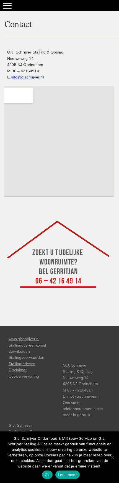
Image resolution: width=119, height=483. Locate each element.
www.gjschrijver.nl (24, 339)
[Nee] (112, 457)
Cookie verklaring (24, 376)
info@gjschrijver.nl (27, 77)
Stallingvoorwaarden (26, 357)
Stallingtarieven (22, 364)
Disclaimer (18, 370)
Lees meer (67, 474)
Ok (47, 474)
